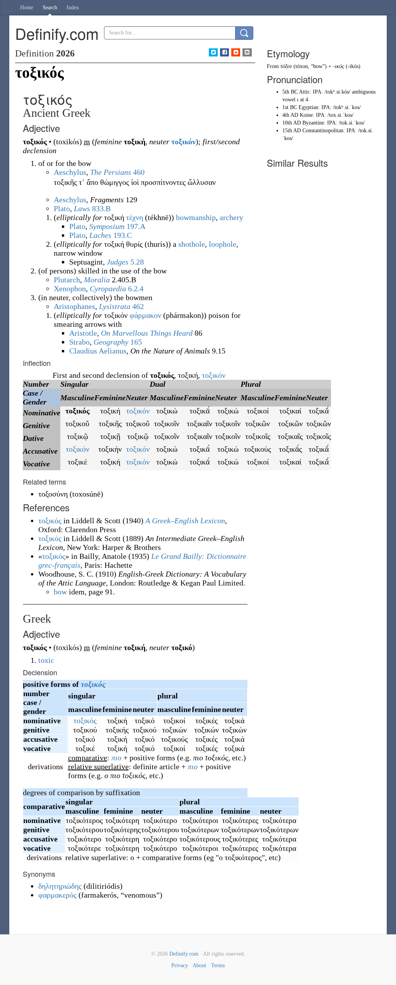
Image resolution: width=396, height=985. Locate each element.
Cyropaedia (108, 288)
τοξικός (93, 684)
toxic (46, 660)
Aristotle (83, 333)
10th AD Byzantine (303, 123)
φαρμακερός (57, 895)
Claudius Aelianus (97, 351)
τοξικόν (183, 141)
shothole (191, 244)
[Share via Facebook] (224, 52)
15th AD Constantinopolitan (312, 130)
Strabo (79, 342)
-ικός (338, 66)
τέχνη (134, 217)
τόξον (286, 66)
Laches (100, 235)
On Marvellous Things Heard (147, 333)
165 (136, 342)
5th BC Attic (296, 92)
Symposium (107, 226)
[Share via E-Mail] (247, 52)
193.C (122, 235)
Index (73, 7)
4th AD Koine (297, 115)
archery (231, 217)
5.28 (137, 262)
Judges (117, 262)
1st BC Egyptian (300, 107)
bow (60, 591)
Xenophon (70, 288)
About (199, 965)
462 (138, 306)
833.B (101, 208)
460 (139, 172)
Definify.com (183, 954)
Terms (218, 965)
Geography (111, 342)
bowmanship (196, 217)
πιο (116, 757)
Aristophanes (74, 306)
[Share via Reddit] (236, 52)
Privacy (179, 965)
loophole (222, 244)
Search (50, 7)
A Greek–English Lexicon (185, 520)
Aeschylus (70, 172)
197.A (135, 226)
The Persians (110, 172)
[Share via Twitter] (213, 52)
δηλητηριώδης (60, 886)
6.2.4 (135, 288)
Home (26, 7)
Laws (82, 208)
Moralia (97, 279)
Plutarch (67, 279)
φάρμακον (145, 315)
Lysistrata (114, 306)
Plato (62, 208)
